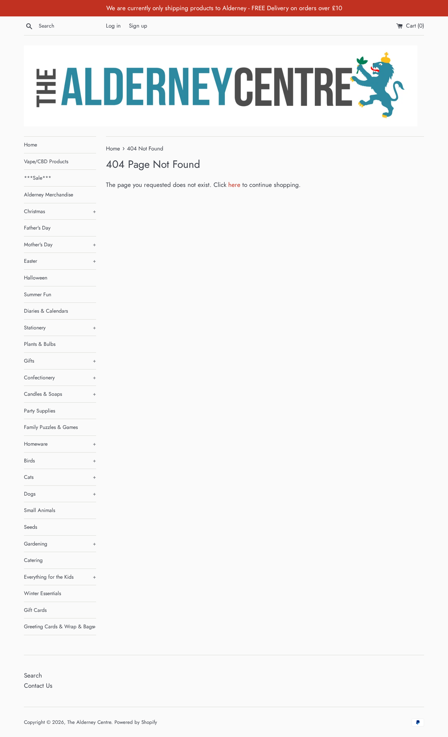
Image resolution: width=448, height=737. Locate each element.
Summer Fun (37, 294)
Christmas (60, 211)
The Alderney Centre (89, 722)
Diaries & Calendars (46, 311)
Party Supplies (39, 410)
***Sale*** (37, 178)
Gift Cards (35, 610)
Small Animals (39, 510)
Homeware (60, 444)
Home (30, 144)
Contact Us (38, 685)
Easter (60, 261)
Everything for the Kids (60, 577)
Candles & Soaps (60, 394)
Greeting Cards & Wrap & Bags (60, 626)
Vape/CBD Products (46, 161)
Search (33, 675)
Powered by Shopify (135, 722)
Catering (33, 560)
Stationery (60, 327)
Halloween (35, 277)
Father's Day (37, 228)
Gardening (60, 543)
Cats (60, 477)
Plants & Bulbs (39, 344)
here (234, 184)
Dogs (60, 494)
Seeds (30, 527)
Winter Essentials (42, 593)
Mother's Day (60, 244)
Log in (113, 26)
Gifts (60, 361)
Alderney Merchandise (48, 194)
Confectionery (60, 377)
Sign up (138, 26)
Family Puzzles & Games (51, 427)
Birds (60, 460)
